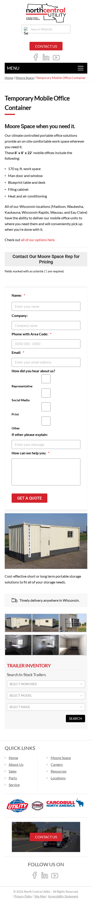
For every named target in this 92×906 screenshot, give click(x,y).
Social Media (20, 400)
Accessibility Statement (63, 896)
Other (16, 428)
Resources (59, 771)
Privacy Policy (23, 896)
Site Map (40, 896)
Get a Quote (29, 498)
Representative (22, 386)
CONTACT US (46, 46)
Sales (13, 771)
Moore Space (25, 78)
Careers (57, 764)
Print (15, 414)
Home (9, 78)
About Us (16, 764)
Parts (13, 778)
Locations (58, 778)
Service (14, 785)
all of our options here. (38, 240)
